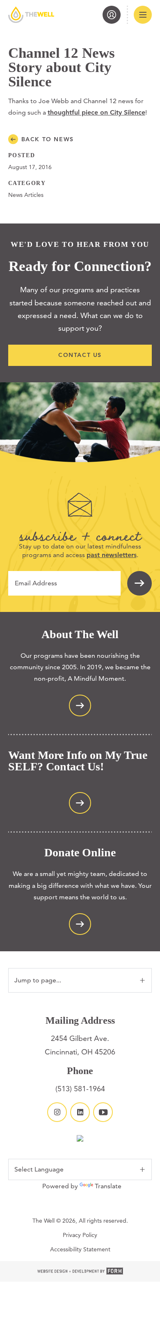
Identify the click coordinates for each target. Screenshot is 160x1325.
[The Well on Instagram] (57, 1112)
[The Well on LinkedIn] (80, 1112)
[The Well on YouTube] (103, 1112)
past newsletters (112, 555)
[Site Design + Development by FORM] (80, 1271)
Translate (108, 1186)
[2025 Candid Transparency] (80, 1139)
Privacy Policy (80, 1235)
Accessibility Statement (80, 1249)
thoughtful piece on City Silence (96, 112)
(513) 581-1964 (80, 1088)
